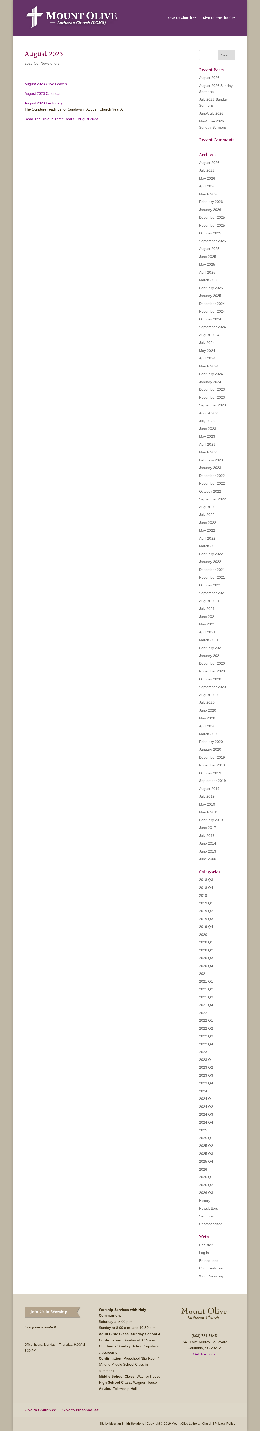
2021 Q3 (206, 997)
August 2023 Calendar (43, 93)
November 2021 (212, 577)
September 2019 (212, 781)
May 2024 (207, 351)
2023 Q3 (32, 63)
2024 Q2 (206, 1107)
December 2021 (212, 570)
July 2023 (207, 421)
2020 (203, 935)
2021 (203, 974)
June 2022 (207, 523)
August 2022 (209, 507)
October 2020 (210, 679)
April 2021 (207, 632)
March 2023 (208, 452)
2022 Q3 (206, 1036)
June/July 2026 (211, 113)
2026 (203, 1169)
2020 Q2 (206, 950)
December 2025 (212, 217)
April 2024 (207, 358)
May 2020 (207, 718)
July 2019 (207, 796)
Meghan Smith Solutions (126, 1423)
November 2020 (212, 671)
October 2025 (210, 233)
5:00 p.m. (126, 1321)
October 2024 (210, 319)
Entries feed (208, 1261)
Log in (204, 1253)
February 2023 (211, 460)
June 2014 (207, 843)
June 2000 (207, 859)
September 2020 (212, 687)
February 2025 (211, 288)
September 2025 (212, 241)
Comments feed (212, 1268)
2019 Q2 (206, 911)
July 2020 (207, 702)
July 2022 (207, 515)
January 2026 (210, 210)
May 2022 (207, 530)
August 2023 (209, 413)
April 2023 (207, 444)
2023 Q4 (206, 1083)
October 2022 (210, 491)
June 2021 (207, 617)
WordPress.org (211, 1276)
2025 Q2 (206, 1146)
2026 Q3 (206, 1193)
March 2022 (208, 546)
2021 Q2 (206, 989)
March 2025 (208, 280)
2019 (203, 895)
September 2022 (212, 499)
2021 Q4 (206, 1005)
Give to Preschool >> (219, 18)
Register (206, 1245)
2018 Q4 (206, 888)
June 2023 (207, 429)
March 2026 (208, 194)
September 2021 (212, 593)
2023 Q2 (206, 1067)
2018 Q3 (206, 880)
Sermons (206, 1216)
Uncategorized (210, 1224)
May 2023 (207, 436)
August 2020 (209, 695)
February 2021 (211, 648)
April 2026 (207, 186)
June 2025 (207, 257)
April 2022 (207, 538)
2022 (203, 1013)
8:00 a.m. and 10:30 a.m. (137, 1328)
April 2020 (207, 726)
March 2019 (208, 812)
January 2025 (210, 296)
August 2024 (209, 335)
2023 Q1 (206, 1060)
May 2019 (207, 804)
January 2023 (210, 468)
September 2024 (212, 327)
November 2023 (212, 397)
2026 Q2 (206, 1185)
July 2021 (207, 609)
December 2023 (212, 389)
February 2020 (211, 742)
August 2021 (209, 601)
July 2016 (207, 836)
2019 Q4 (206, 927)
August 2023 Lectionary (44, 103)
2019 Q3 (206, 919)
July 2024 (207, 343)
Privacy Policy (225, 1423)
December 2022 (212, 476)
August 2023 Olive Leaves (46, 84)
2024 (203, 1091)
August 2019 (209, 789)
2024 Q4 (206, 1122)
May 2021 (207, 624)
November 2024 (212, 311)
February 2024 (211, 374)
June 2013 (207, 851)
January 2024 (210, 382)
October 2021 (210, 585)
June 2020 (207, 710)
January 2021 (210, 656)
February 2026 (211, 202)
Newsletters (50, 63)
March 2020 (208, 734)
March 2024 (208, 366)
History (204, 1201)
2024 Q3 (206, 1114)
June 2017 (207, 828)
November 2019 (212, 765)
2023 (203, 1052)
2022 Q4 (206, 1044)
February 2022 (211, 554)
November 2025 (212, 225)
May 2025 (207, 264)
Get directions (204, 1354)
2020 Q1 (206, 942)
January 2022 (210, 562)
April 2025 (207, 272)
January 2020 (210, 749)
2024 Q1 (206, 1099)
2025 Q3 (206, 1154)
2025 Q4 (206, 1161)
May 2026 (207, 178)
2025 (203, 1130)
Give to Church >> (182, 18)
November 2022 (212, 483)
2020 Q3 (206, 958)
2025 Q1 (206, 1138)
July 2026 (207, 170)
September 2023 (212, 405)
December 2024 (212, 304)
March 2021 (208, 640)
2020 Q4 (206, 966)
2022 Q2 (206, 1028)
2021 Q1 (206, 981)
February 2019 (211, 820)
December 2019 (212, 757)
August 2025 (209, 249)
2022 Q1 (206, 1020)
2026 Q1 (206, 1177)
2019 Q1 (206, 903)
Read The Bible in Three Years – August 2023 (61, 119)
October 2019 (210, 773)
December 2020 (212, 663)
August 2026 (209, 78)
